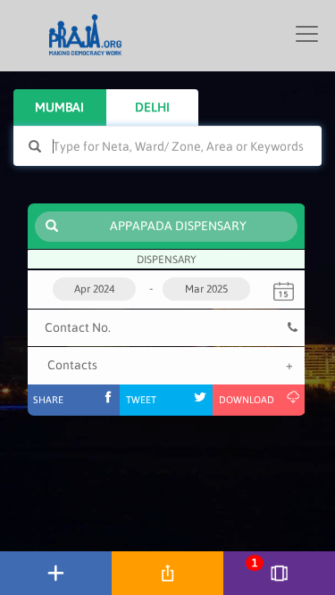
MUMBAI (59, 107)
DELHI (152, 107)
